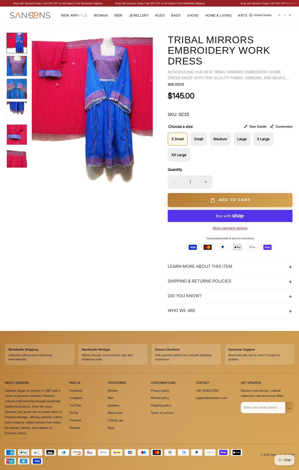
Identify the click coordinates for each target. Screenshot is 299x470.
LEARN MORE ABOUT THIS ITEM (200, 266)
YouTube (75, 405)
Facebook (75, 390)
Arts (242, 15)
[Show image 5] (17, 134)
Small (198, 139)
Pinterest (75, 420)
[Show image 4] (17, 111)
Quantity (175, 169)
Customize (284, 126)
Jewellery (139, 15)
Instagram (76, 398)
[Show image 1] (17, 43)
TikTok (73, 413)
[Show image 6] (17, 157)
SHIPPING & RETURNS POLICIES (199, 281)
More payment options (230, 228)
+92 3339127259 (207, 390)
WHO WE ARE (182, 310)
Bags (176, 15)
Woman (101, 15)
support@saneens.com (211, 398)
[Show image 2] (17, 66)
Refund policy (160, 398)
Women (113, 390)
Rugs (160, 15)
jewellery (113, 405)
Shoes (193, 15)
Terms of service (162, 413)
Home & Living (218, 15)
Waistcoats (115, 413)
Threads (74, 427)
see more (176, 83)
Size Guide (258, 126)
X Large (263, 139)
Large (242, 139)
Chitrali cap (115, 420)
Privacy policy (160, 390)
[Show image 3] (17, 89)
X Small (177, 139)
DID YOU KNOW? (185, 295)
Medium (220, 139)
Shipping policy (161, 405)
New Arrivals (74, 15)
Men (118, 15)
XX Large (178, 155)
